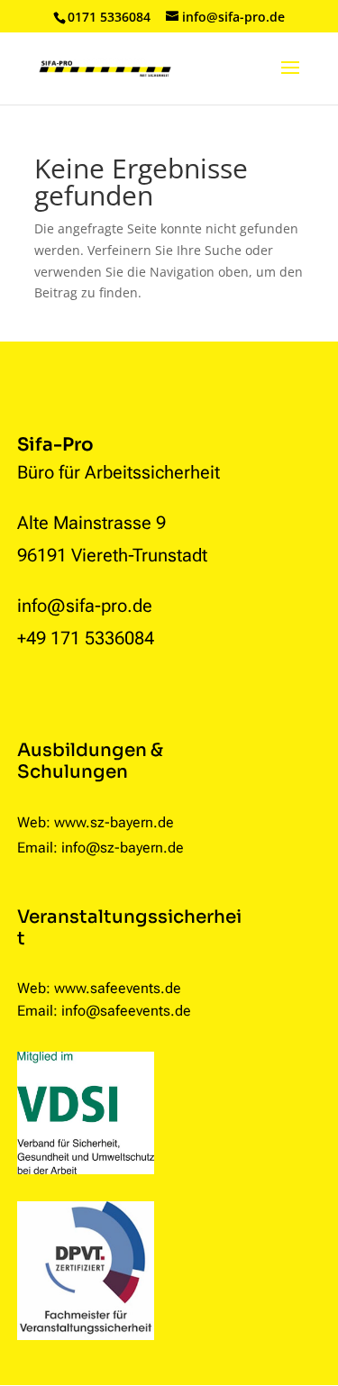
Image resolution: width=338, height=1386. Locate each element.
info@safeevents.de (126, 1010)
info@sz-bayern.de (122, 847)
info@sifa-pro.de (84, 605)
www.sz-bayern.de (114, 822)
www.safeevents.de (117, 988)
